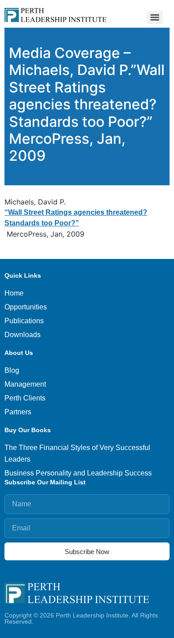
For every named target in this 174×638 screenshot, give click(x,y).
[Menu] (155, 17)
